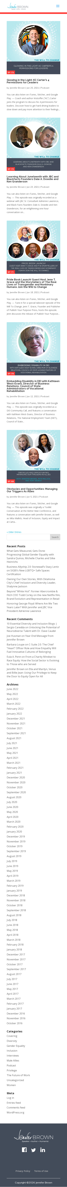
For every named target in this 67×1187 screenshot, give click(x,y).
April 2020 (12, 817)
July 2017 (12, 979)
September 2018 (16, 910)
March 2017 (13, 998)
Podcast (45, 87)
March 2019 (13, 880)
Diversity (12, 1041)
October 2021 (14, 728)
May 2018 (12, 930)
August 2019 (14, 856)
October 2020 (14, 787)
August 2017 (14, 974)
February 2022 (15, 708)
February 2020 (15, 826)
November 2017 (16, 959)
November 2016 (16, 1018)
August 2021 (14, 738)
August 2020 (14, 797)
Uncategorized (15, 1080)
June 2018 (12, 925)
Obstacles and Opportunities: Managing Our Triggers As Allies (32, 490)
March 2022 (13, 703)
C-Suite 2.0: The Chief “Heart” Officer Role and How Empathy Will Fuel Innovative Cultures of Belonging (31, 648)
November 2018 (16, 900)
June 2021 (12, 748)
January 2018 (14, 949)
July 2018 (12, 920)
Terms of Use (41, 1171)
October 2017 (14, 964)
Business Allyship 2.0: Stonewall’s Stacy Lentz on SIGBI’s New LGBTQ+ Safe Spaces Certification (33, 570)
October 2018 (14, 905)
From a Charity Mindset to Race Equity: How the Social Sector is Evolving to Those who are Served (33, 660)
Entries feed (14, 1102)
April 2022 (12, 699)
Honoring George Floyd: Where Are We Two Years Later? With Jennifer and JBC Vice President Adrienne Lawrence (32, 607)
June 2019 (12, 866)
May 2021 (12, 753)
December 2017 (16, 954)
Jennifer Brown (17, 87)
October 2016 (14, 1023)
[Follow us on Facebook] (24, 1151)
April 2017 (12, 993)
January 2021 (14, 772)
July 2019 (12, 861)
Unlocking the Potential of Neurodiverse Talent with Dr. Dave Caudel (33, 629)
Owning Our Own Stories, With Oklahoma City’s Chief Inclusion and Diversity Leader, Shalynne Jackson (31, 582)
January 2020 (14, 831)
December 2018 (16, 895)
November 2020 (16, 782)
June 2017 (12, 984)
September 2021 (16, 733)
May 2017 (12, 989)
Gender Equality (16, 1046)
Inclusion (12, 1050)
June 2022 (12, 689)
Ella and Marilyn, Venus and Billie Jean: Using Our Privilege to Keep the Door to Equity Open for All (32, 672)
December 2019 (16, 836)
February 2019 (15, 885)
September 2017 (16, 969)
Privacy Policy (23, 1171)
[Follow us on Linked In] (42, 1151)
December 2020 (16, 777)
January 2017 (14, 1008)
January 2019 (14, 890)
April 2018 (12, 935)
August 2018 (14, 915)
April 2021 (12, 758)
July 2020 (12, 802)
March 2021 (13, 762)
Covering (12, 1036)
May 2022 (12, 694)
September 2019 (16, 851)
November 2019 (16, 841)
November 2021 (16, 723)
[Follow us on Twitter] (33, 1151)
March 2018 (13, 939)
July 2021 (12, 743)
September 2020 (16, 792)
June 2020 (12, 807)
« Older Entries (14, 532)
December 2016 (16, 1013)
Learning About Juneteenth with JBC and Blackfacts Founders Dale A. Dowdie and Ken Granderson (33, 179)
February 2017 (15, 1003)
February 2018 (15, 944)
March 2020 (13, 821)
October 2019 (14, 846)
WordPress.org (15, 1112)
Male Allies (13, 1060)
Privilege (12, 1070)
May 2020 (12, 812)
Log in (10, 1097)
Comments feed (16, 1107)
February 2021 (15, 767)
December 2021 (16, 718)
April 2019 (12, 875)
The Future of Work (18, 1075)
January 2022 (14, 713)
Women (11, 1085)
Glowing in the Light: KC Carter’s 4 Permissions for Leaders (28, 81)
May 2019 (12, 871)
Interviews (13, 1055)
